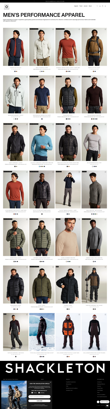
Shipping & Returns (101, 384)
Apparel (76, 6)
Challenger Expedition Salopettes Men (94, 352)
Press (98, 392)
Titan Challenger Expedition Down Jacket (42, 352)
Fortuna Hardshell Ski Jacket (94, 305)
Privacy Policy (100, 388)
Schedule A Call (69, 390)
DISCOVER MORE (64, 1)
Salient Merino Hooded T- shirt (68, 210)
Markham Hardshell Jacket (15, 115)
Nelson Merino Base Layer (94, 162)
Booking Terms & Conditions (72, 388)
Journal (85, 6)
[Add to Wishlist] (26, 29)
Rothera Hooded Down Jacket (42, 257)
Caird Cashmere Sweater (68, 257)
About (90, 6)
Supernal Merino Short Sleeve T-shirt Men (68, 67)
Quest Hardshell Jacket (16, 162)
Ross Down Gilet (68, 115)
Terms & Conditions (101, 394)
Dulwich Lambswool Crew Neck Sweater (42, 162)
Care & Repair (100, 390)
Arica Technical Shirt (42, 67)
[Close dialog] (50, 382)
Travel (80, 6)
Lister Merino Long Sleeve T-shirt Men (15, 210)
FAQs (67, 386)
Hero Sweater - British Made (94, 210)
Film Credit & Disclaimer (102, 396)
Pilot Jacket (42, 305)
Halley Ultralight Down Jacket (42, 210)
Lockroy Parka (68, 305)
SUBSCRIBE (39, 400)
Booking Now (68, 384)
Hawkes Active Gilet (15, 67)
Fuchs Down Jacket (15, 305)
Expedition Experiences (71, 382)
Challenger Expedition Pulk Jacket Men (68, 352)
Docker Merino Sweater (94, 115)
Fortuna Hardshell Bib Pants (16, 352)
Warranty (99, 386)
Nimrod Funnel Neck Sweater (94, 257)
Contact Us (99, 382)
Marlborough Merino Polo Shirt (42, 115)
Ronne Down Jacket (15, 257)
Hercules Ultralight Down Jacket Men (68, 162)
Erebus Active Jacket (94, 67)
